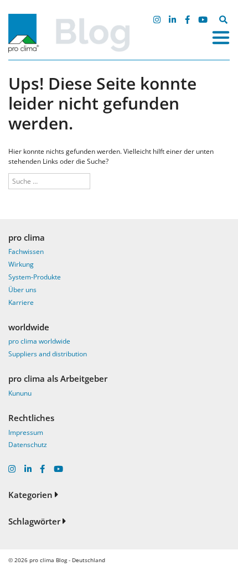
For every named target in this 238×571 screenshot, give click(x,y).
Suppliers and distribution (47, 354)
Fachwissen (26, 251)
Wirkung (21, 264)
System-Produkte (34, 277)
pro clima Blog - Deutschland (67, 560)
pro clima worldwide (39, 341)
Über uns (22, 289)
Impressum (25, 432)
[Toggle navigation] (221, 37)
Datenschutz (27, 444)
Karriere (21, 302)
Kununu (20, 393)
